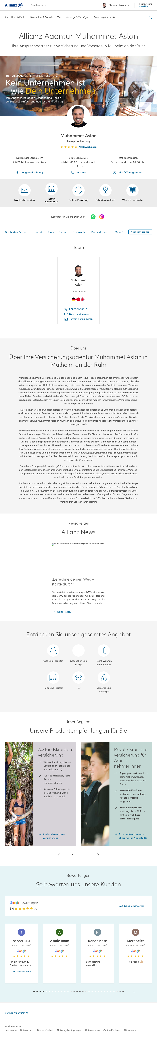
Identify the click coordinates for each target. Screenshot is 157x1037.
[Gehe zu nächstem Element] (132, 991)
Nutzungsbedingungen (69, 1030)
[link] (78, 193)
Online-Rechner (111, 1030)
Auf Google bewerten (132, 906)
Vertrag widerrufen (15, 1012)
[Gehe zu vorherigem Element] (24, 991)
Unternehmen (92, 1030)
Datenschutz (26, 1030)
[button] (78, 116)
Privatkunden (37, 5)
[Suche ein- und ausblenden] (149, 17)
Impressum (11, 1030)
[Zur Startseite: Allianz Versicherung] (14, 5)
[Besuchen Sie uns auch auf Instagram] (101, 216)
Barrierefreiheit (45, 1030)
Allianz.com (130, 1030)
